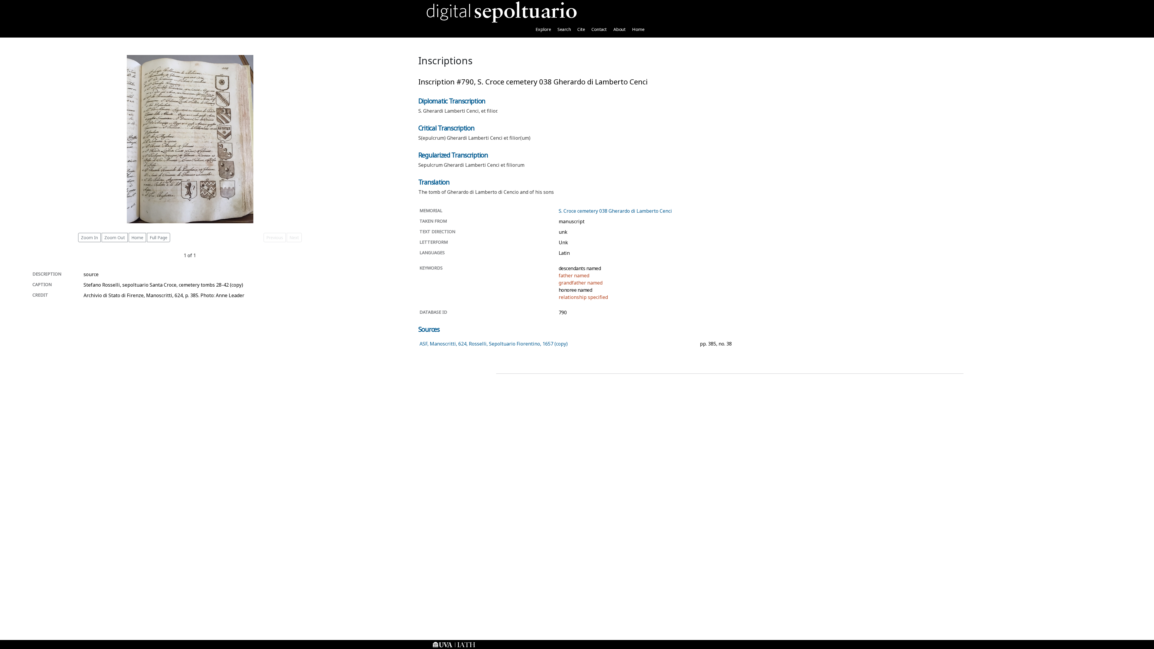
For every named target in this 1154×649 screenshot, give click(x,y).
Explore (543, 29)
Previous (274, 237)
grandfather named (581, 282)
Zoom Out (114, 237)
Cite (581, 29)
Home (638, 29)
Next (294, 237)
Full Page (158, 237)
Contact (599, 29)
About (619, 29)
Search (564, 29)
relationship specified (583, 297)
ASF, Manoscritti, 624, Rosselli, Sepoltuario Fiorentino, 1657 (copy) (494, 343)
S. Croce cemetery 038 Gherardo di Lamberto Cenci (615, 211)
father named (574, 275)
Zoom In (89, 237)
